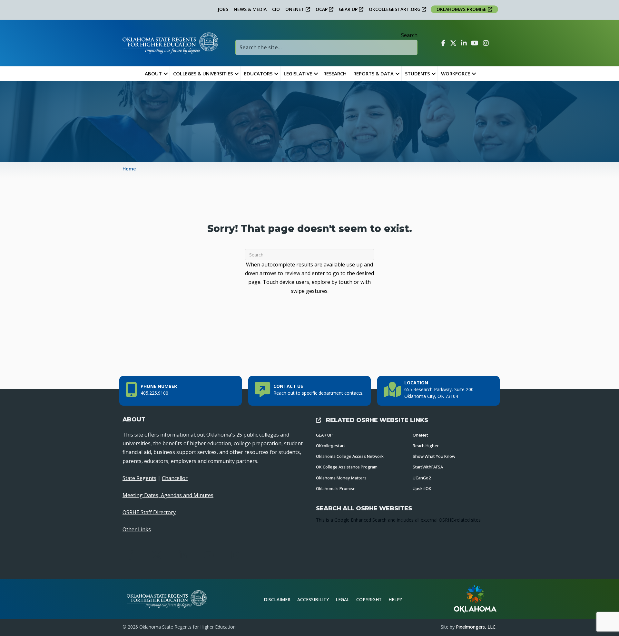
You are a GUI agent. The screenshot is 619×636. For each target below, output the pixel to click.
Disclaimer (277, 599)
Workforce (455, 73)
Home (129, 169)
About (153, 73)
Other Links (137, 529)
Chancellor (175, 478)
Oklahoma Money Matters (341, 478)
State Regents (139, 478)
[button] (166, 73)
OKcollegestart (330, 445)
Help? (395, 599)
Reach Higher (426, 445)
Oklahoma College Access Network (350, 456)
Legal (342, 599)
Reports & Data (373, 73)
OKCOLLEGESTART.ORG (395, 9)
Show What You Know (434, 456)
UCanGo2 (422, 478)
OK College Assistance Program (347, 467)
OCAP (322, 9)
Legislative (298, 73)
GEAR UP (349, 9)
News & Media (250, 9)
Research (335, 73)
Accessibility (313, 599)
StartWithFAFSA (428, 467)
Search (409, 35)
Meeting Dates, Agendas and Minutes (168, 495)
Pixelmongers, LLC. (476, 627)
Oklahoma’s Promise (336, 488)
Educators (258, 73)
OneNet (420, 435)
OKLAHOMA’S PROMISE (462, 9)
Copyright (369, 599)
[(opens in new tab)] (475, 598)
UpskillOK (422, 488)
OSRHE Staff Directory (149, 512)
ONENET (295, 9)
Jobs (223, 9)
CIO (276, 9)
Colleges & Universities (203, 73)
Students (417, 73)
